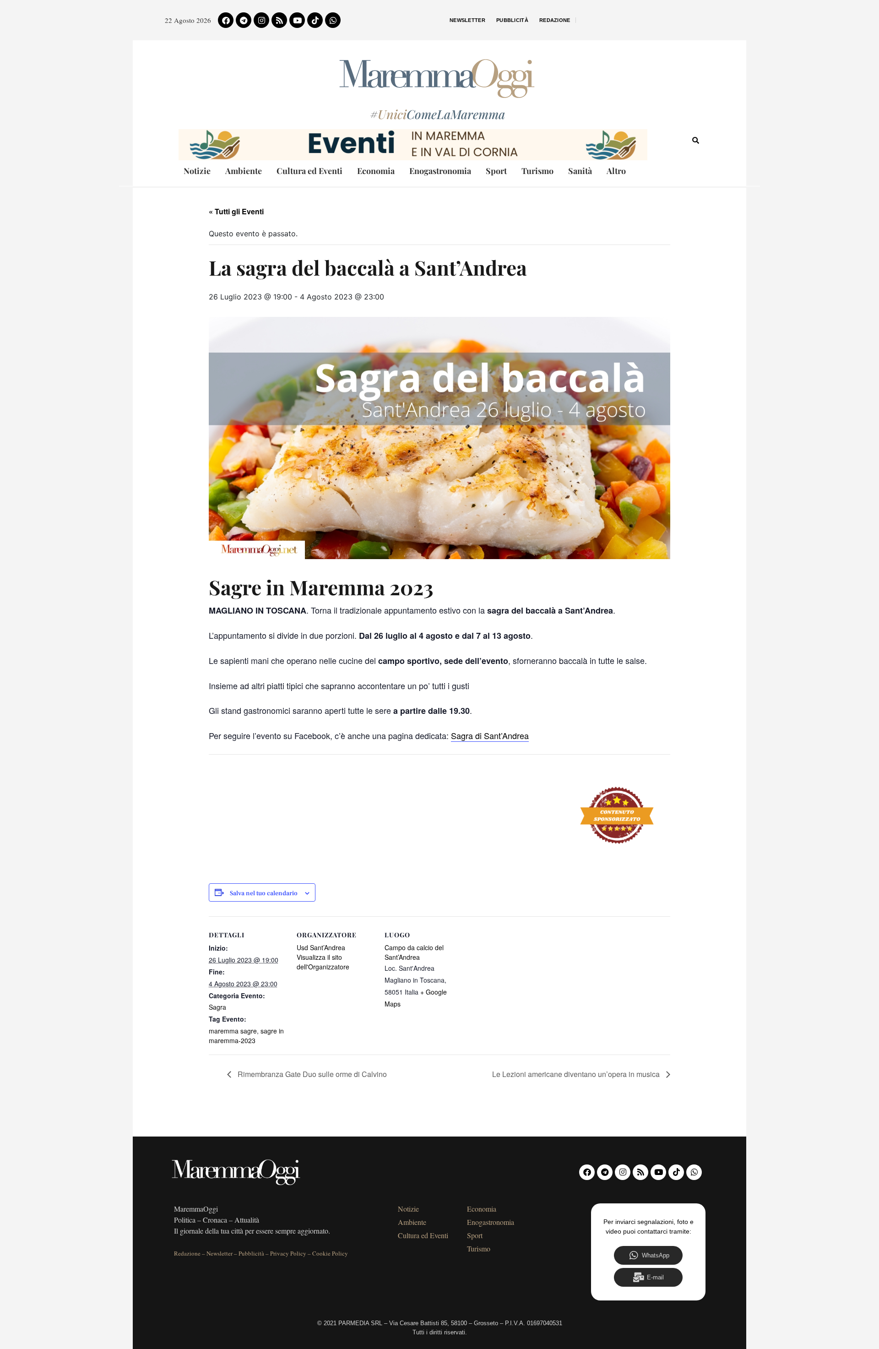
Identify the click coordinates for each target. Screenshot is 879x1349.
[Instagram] (261, 20)
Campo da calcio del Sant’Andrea (414, 952)
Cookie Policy (330, 1253)
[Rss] (279, 20)
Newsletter (467, 20)
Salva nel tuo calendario (264, 894)
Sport (496, 170)
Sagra (217, 1007)
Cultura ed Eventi (309, 170)
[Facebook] (225, 20)
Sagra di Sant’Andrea (490, 735)
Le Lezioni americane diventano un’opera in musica (577, 1074)
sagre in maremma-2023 (246, 1035)
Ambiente (243, 170)
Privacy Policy (288, 1253)
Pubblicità (512, 20)
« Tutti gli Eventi (236, 211)
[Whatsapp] (333, 20)
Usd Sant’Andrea (321, 947)
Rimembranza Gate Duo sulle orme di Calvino (311, 1074)
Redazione (554, 20)
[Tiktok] (315, 20)
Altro (616, 170)
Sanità (580, 170)
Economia (376, 170)
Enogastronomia (440, 170)
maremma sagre (233, 1030)
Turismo (537, 170)
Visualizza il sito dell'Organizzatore (323, 961)
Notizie (197, 170)
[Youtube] (297, 20)
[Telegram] (243, 20)
